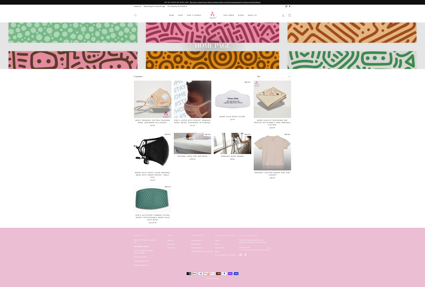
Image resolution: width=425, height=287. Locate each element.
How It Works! (220, 248)
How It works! (194, 15)
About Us (252, 15)
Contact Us (137, 6)
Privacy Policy (196, 240)
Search (217, 240)
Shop (180, 15)
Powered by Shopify (212, 278)
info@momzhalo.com (141, 265)
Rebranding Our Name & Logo (154, 6)
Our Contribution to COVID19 (225, 255)
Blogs (241, 15)
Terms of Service (197, 248)
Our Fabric (229, 15)
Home (171, 15)
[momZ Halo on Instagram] (240, 254)
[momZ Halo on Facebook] (245, 254)
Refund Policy (196, 244)
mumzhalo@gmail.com (141, 261)
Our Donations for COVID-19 (177, 6)
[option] (212, 2)
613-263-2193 (142, 257)
